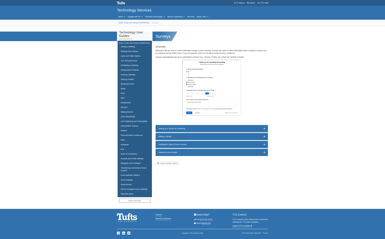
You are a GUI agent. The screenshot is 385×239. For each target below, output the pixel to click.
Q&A (123, 98)
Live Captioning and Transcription (134, 121)
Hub (122, 149)
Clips (123, 140)
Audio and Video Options (131, 56)
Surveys (124, 107)
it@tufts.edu (206, 223)
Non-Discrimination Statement (251, 233)
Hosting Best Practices (130, 70)
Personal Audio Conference (132, 135)
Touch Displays (127, 180)
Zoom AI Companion (129, 154)
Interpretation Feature (129, 126)
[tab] (212, 128)
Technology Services (134, 10)
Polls (123, 93)
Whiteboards (126, 103)
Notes (123, 89)
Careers (159, 215)
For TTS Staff (262, 3)
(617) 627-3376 (206, 219)
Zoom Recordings (128, 117)
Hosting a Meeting (128, 75)
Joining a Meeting (128, 47)
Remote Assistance (163, 219)
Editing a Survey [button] (164, 136)
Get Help (190, 17)
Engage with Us (134, 17)
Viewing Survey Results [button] (167, 152)
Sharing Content (127, 79)
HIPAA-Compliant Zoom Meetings (134, 189)
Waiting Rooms (127, 112)
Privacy (265, 233)
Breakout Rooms (127, 84)
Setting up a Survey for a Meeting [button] (171, 129)
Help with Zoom (127, 194)
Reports (124, 131)
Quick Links (201, 17)
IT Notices (241, 3)
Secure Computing (175, 17)
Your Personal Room (129, 61)
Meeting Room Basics (129, 51)
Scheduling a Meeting (129, 65)
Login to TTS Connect (242, 226)
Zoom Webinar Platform (130, 175)
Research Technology (154, 17)
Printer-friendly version (169, 163)
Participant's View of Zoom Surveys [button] (172, 144)
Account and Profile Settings (132, 159)
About (120, 17)
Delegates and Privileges (131, 163)
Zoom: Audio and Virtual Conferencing (134, 23)
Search (252, 3)
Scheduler (125, 145)
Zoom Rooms (126, 185)
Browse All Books (135, 201)
